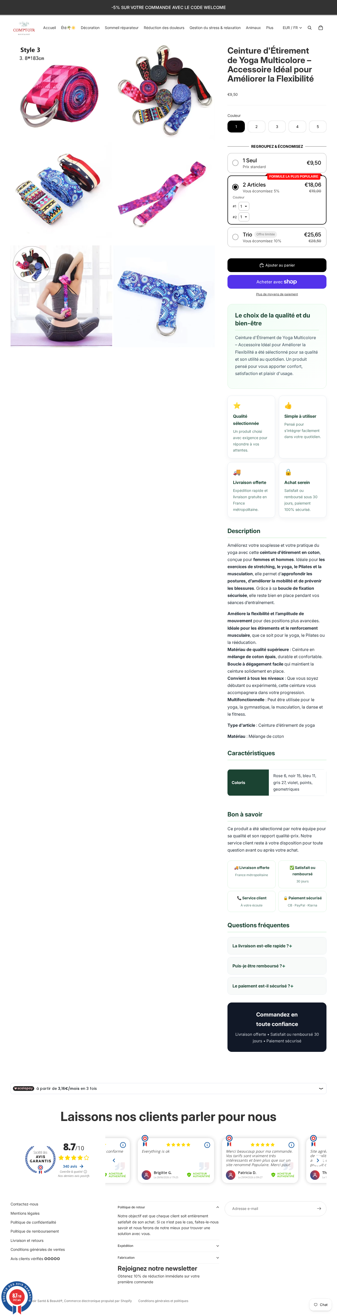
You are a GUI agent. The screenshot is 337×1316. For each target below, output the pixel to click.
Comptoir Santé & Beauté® (42, 1301)
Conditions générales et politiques (163, 1301)
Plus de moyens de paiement (277, 294)
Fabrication (126, 1258)
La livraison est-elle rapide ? (260, 945)
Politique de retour (131, 1207)
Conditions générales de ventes (38, 1249)
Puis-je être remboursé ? (257, 965)
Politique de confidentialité (33, 1222)
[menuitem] (270, 28)
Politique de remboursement (35, 1231)
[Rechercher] (309, 28)
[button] (277, 163)
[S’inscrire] (319, 1209)
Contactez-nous (24, 1204)
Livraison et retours (27, 1240)
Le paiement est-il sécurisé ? (261, 986)
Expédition (125, 1246)
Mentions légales (25, 1213)
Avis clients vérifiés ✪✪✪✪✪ (35, 1258)
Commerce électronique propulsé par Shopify (98, 1301)
